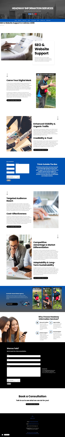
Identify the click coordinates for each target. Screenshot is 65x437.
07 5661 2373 (47, 371)
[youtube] (36, 13)
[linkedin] (30, 13)
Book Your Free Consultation (13, 100)
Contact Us (42, 20)
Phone (7, 170)
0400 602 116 (52, 371)
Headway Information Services (32, 432)
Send (9, 180)
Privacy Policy (33, 433)
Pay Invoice (33, 20)
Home (16, 20)
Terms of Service (28, 433)
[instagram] (34, 13)
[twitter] (32, 13)
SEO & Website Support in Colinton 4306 (17, 23)
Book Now (48, 20)
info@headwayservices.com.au (49, 370)
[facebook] (29, 13)
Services (19, 20)
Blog (38, 20)
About (29, 20)
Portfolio (24, 20)
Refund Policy (37, 433)
